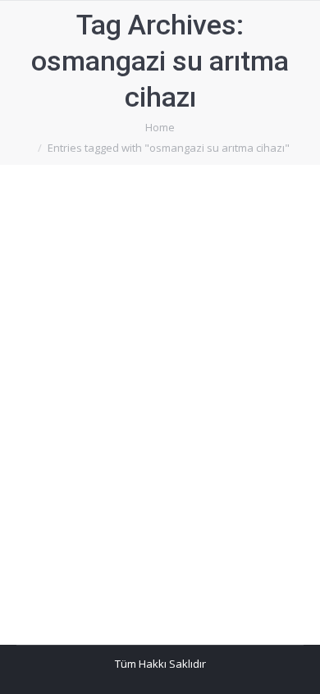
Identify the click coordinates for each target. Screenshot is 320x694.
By (60, 322)
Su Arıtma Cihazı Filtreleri (136, 301)
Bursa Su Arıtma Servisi (95, 281)
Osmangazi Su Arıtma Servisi (147, 251)
